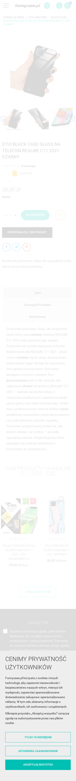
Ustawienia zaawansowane (38, 751)
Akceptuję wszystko (38, 764)
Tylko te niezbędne (38, 737)
